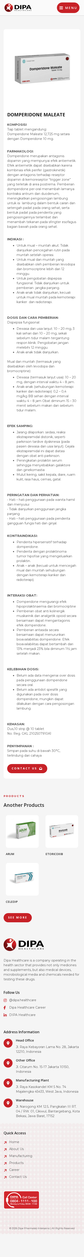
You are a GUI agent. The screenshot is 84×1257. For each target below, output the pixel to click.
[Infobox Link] (42, 1046)
